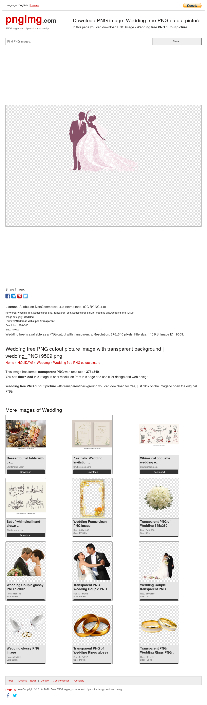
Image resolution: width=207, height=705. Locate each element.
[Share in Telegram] (13, 296)
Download (25, 472)
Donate (45, 680)
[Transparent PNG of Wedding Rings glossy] (92, 625)
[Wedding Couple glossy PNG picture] (26, 561)
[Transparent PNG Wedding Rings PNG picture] (159, 625)
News (33, 680)
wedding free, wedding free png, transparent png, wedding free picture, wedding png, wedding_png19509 (76, 312)
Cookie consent (61, 680)
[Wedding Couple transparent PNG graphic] (159, 562)
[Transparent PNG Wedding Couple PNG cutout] (92, 561)
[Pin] (19, 296)
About (11, 680)
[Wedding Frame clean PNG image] (92, 498)
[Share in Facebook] (7, 296)
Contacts (79, 680)
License (22, 680)
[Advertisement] (103, 76)
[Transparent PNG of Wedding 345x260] (159, 498)
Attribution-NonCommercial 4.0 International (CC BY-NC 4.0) (62, 306)
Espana (34, 5)
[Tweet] (25, 296)
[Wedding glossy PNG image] (26, 625)
